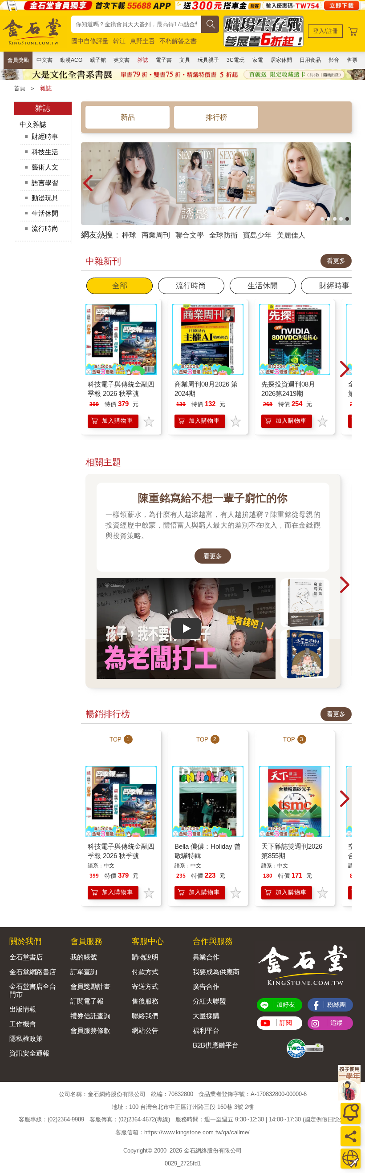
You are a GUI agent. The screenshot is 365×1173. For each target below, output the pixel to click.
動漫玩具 (45, 198)
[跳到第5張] (347, 219)
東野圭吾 (142, 40)
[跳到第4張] (341, 219)
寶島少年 (257, 235)
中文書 (44, 60)
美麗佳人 (291, 235)
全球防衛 (223, 235)
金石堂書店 (26, 957)
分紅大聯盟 (209, 1001)
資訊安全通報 (29, 1053)
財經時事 (45, 136)
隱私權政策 (26, 1038)
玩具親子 (208, 60)
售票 (352, 60)
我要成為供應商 (216, 971)
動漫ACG (71, 60)
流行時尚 (45, 228)
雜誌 (143, 60)
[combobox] (136, 24)
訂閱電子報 (87, 1001)
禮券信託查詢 (90, 1016)
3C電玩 (235, 60)
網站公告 (145, 1030)
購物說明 (145, 957)
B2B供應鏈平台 (216, 1045)
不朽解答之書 (178, 40)
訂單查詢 (83, 971)
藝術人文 (45, 167)
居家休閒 (281, 60)
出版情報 (22, 1009)
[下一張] (345, 184)
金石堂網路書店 (32, 971)
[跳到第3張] (335, 219)
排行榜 (216, 117)
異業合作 (206, 957)
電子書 (164, 60)
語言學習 (45, 182)
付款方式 (145, 971)
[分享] (351, 1136)
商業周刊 (156, 235)
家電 (257, 60)
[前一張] (87, 184)
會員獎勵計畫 (90, 986)
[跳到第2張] (328, 219)
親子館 (98, 60)
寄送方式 (145, 986)
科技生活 (45, 152)
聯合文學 (189, 235)
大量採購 (206, 1016)
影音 (333, 60)
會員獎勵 (18, 60)
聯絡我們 (145, 1016)
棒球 (129, 235)
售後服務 (145, 1001)
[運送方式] (351, 1159)
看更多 (336, 260)
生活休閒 (45, 213)
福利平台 (206, 1030)
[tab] (119, 286)
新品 (128, 117)
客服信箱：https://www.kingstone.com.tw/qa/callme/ (182, 1132)
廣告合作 (206, 986)
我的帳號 (83, 957)
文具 (184, 60)
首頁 (19, 88)
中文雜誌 (33, 124)
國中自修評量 (90, 40)
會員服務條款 (90, 1030)
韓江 (119, 40)
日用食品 (310, 60)
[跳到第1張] (322, 219)
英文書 (122, 60)
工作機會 (22, 1024)
